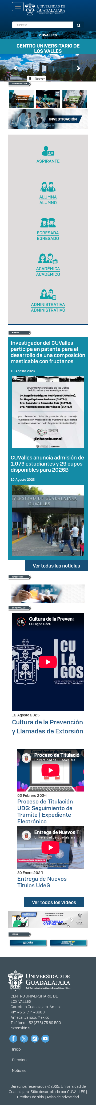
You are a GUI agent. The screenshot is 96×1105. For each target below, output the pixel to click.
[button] (16, 67)
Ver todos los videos (54, 902)
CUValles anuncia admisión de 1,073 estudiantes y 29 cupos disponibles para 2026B (47, 463)
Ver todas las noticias (56, 566)
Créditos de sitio (30, 1097)
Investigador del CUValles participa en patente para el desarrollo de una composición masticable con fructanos (48, 352)
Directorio (20, 1059)
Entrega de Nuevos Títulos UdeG (42, 882)
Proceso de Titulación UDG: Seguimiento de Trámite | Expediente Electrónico (45, 811)
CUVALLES (76, 1091)
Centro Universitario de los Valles (48, 47)
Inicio (16, 1049)
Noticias (19, 1070)
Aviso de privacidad (63, 1097)
